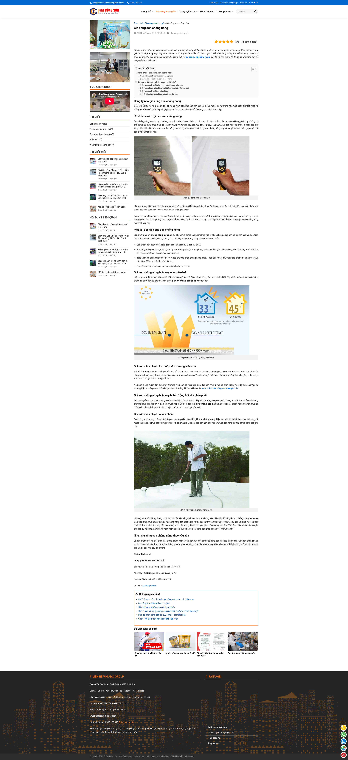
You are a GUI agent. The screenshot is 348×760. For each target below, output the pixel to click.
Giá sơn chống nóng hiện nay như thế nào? (156, 82)
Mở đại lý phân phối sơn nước (111, 207)
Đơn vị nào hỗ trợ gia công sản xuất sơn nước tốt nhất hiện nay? (168, 611)
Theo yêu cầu (224, 11)
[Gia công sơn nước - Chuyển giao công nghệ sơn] (104, 11)
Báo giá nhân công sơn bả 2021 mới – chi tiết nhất (162, 615)
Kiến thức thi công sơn (100, 145)
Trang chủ (146, 11)
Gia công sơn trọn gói (100, 129)
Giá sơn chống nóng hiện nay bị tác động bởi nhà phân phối (165, 88)
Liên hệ (243, 2)
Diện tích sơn (207, 11)
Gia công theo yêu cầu (100, 134)
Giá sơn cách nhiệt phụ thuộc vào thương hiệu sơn (162, 85)
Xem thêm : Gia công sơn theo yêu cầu (220, 388)
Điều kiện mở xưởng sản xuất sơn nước (156, 607)
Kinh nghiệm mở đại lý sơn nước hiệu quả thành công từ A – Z (113, 185)
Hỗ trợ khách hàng (228, 2)
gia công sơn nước (128, 732)
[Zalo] (344, 741)
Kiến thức (94, 139)
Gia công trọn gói (165, 11)
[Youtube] (344, 755)
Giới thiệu (214, 2)
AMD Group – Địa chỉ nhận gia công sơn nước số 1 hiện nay (166, 599)
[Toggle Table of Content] (252, 69)
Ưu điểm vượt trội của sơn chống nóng (157, 76)
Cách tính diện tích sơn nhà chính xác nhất (158, 618)
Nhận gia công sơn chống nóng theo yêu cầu (160, 94)
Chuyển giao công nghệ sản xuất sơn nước (113, 160)
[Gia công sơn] (344, 734)
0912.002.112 (120, 703)
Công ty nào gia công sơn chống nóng (155, 73)
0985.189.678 (104, 703)
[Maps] (344, 748)
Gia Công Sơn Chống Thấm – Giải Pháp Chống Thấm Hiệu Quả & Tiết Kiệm (113, 173)
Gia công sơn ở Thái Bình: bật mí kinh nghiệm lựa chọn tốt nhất (113, 196)
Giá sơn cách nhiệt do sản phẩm (155, 91)
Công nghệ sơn (187, 11)
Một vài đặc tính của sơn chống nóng (157, 79)
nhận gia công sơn (103, 728)
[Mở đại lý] (344, 728)
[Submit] (255, 11)
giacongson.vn (149, 585)
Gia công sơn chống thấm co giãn (154, 603)
